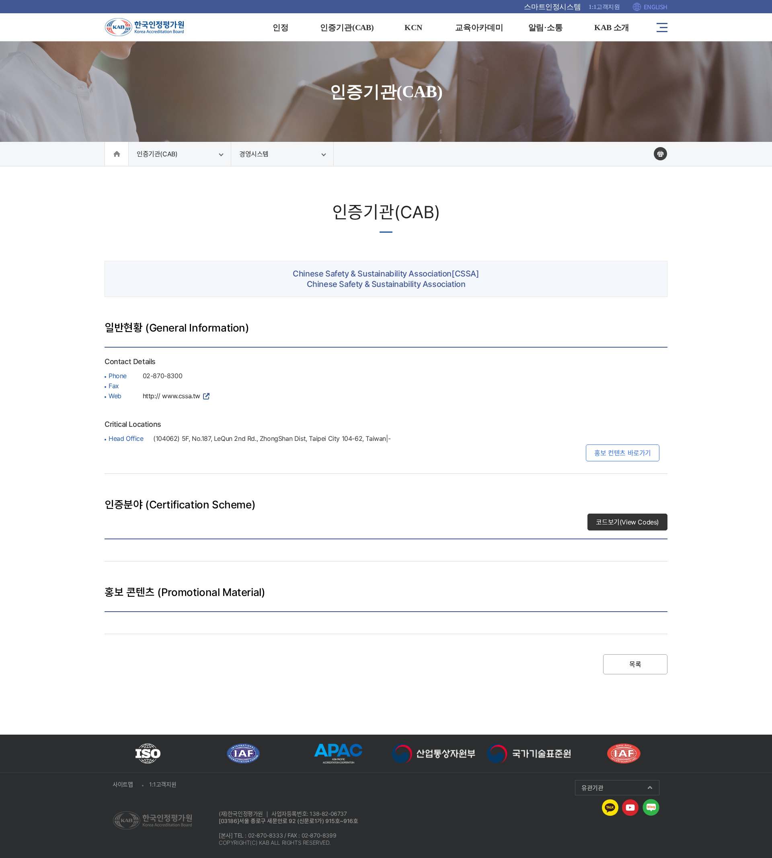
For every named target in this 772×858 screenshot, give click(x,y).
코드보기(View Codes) (627, 522)
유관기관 (592, 787)
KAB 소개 (612, 27)
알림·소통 (545, 27)
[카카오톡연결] (610, 807)
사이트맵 (123, 784)
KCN (413, 27)
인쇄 (660, 153)
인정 (281, 27)
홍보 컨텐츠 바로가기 (622, 453)
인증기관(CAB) (347, 27)
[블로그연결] (651, 807)
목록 (635, 664)
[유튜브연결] (630, 807)
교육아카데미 (479, 27)
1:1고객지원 (604, 7)
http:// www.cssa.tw (171, 396)
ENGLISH (655, 6)
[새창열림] (148, 753)
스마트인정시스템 (552, 7)
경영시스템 (254, 154)
